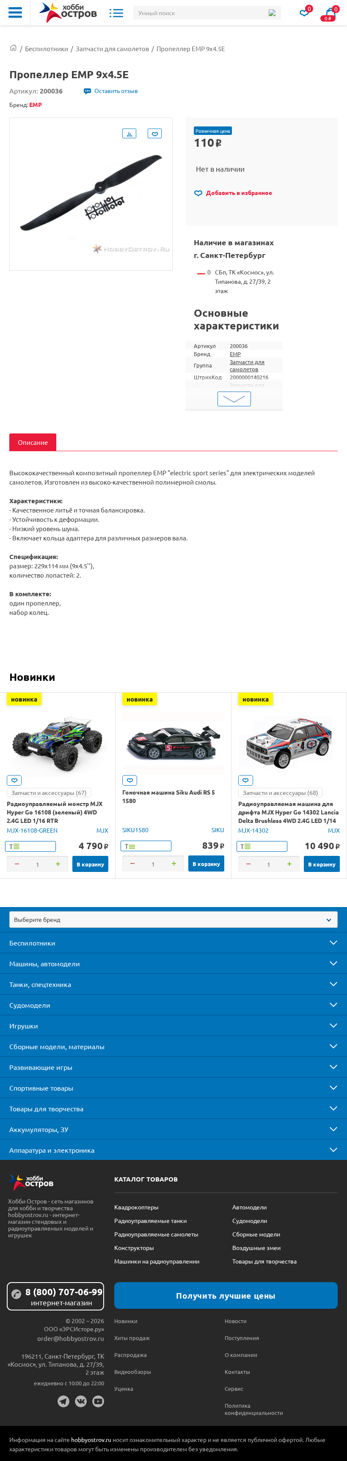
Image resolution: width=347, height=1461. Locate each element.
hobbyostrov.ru (91, 1439)
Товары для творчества (46, 1108)
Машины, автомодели (44, 963)
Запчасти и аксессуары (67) (49, 792)
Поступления (242, 1337)
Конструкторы (134, 1247)
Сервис (234, 1388)
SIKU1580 (135, 829)
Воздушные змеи (256, 1247)
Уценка (123, 1388)
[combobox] (173, 919)
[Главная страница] (13, 48)
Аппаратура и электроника (51, 1150)
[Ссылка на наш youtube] (98, 1401)
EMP (235, 353)
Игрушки (23, 1025)
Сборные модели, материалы (57, 1046)
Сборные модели (256, 1234)
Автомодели (249, 1207)
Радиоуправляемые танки (150, 1220)
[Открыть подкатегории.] (327, 942)
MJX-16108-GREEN (32, 830)
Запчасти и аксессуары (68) (280, 792)
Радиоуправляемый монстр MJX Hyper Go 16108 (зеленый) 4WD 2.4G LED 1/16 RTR (54, 812)
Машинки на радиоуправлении (156, 1261)
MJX (102, 830)
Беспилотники (32, 942)
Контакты (237, 1371)
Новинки (32, 676)
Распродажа (130, 1354)
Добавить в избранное (238, 192)
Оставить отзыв (116, 90)
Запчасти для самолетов (247, 365)
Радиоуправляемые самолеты (156, 1234)
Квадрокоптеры (136, 1207)
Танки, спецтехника (40, 984)
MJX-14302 (253, 830)
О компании (241, 1354)
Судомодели (29, 1004)
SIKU (218, 829)
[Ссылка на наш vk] (81, 1401)
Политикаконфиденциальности (252, 1409)
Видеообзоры (132, 1371)
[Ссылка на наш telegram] (63, 1401)
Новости (236, 1320)
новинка (24, 699)
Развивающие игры (40, 1067)
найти (272, 12)
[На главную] (68, 12)
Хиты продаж (132, 1337)
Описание (33, 442)
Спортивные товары (41, 1087)
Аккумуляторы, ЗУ (38, 1129)
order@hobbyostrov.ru (70, 1338)
